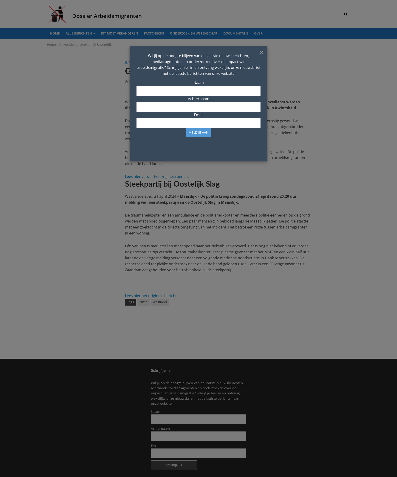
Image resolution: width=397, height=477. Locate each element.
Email (198, 114)
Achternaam (198, 98)
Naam (198, 82)
